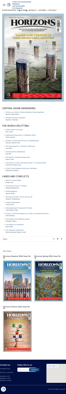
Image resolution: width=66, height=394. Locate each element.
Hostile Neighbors (11, 191)
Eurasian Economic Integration (15, 118)
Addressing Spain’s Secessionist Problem (19, 208)
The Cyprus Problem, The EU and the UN (19, 197)
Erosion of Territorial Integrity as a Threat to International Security (27, 213)
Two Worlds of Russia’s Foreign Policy (18, 157)
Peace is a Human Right (13, 180)
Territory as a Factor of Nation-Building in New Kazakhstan (25, 112)
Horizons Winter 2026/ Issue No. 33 (16, 307)
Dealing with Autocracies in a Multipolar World (21, 135)
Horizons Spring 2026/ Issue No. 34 (47, 257)
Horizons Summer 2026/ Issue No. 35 (17, 257)
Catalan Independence (13, 202)
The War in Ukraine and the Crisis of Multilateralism (22, 140)
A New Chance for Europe (14, 129)
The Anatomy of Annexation (15, 224)
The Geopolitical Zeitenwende (15, 152)
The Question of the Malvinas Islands (17, 219)
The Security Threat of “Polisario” (16, 186)
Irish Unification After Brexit (15, 230)
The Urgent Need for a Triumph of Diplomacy (20, 146)
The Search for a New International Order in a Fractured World (26, 163)
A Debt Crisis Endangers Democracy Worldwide (21, 168)
